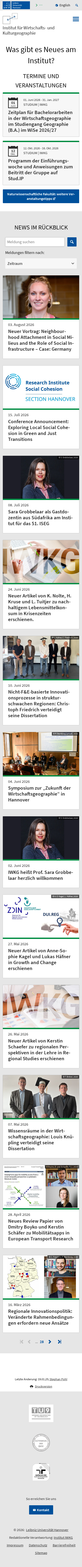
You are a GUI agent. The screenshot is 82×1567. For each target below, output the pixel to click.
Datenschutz (38, 1545)
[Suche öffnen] (77, 5)
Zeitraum (15, 263)
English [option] (64, 5)
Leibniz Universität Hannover (47, 1530)
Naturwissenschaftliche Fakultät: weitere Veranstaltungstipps (41, 196)
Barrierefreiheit (64, 1545)
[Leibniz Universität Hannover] (16, 5)
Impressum (15, 1545)
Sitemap (41, 1553)
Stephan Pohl (58, 1379)
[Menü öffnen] (75, 20)
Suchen (72, 242)
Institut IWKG (63, 1537)
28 (42, 1341)
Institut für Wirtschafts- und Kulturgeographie (29, 30)
